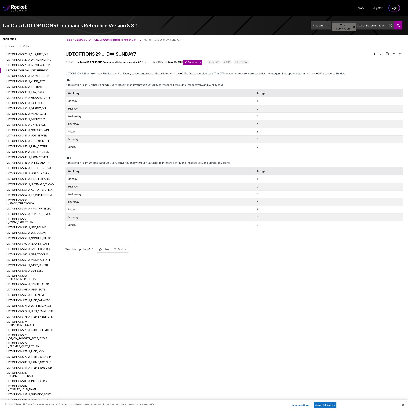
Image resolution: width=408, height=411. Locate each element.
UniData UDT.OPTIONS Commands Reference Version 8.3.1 (106, 39)
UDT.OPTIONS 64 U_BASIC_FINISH (27, 265)
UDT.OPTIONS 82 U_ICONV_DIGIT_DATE (20, 374)
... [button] (140, 39)
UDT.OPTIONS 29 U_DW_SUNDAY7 (27, 70)
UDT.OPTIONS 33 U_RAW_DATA (25, 92)
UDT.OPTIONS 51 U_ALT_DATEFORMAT (30, 189)
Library (359, 8)
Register (377, 8)
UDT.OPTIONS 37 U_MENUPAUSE (26, 114)
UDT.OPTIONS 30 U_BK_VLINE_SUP (27, 76)
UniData (215, 61)
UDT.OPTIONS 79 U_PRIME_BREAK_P (28, 357)
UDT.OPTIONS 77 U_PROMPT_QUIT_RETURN (22, 344)
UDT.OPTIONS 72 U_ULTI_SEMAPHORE (29, 311)
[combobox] (359, 25)
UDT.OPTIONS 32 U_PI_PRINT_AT (26, 86)
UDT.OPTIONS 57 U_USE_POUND (26, 227)
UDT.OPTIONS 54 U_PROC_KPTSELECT (29, 208)
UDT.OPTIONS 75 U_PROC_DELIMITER (29, 330)
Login (394, 8)
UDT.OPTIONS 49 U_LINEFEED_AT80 (28, 179)
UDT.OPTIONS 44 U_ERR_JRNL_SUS (27, 152)
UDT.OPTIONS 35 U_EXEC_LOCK (25, 103)
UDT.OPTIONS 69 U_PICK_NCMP (25, 295)
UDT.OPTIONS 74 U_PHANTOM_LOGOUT (20, 323)
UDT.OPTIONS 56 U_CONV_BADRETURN (19, 220)
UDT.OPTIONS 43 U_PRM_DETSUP (27, 146)
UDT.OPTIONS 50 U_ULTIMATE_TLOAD (30, 184)
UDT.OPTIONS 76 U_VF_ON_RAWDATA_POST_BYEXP (26, 337)
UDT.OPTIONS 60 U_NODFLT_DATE (27, 243)
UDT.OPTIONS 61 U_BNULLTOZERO (28, 249)
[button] (354, 27)
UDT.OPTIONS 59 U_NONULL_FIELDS (28, 238)
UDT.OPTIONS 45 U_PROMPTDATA (27, 157)
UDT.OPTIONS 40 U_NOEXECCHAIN (27, 130)
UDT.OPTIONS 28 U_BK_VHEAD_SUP (28, 65)
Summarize (194, 62)
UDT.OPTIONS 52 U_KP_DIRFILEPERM (29, 195)
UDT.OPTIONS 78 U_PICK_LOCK (25, 351)
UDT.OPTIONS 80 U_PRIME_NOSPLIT (28, 362)
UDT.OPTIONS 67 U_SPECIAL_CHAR (27, 284)
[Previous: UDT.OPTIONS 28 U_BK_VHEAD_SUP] (374, 54)
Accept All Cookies (325, 405)
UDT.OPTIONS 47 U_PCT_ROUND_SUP (29, 168)
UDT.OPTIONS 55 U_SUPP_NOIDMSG (28, 214)
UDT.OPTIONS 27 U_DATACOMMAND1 (29, 59)
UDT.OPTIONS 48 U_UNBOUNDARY (27, 173)
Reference (242, 61)
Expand (11, 46)
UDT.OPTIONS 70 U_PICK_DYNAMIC (28, 300)
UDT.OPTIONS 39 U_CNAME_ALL (26, 124)
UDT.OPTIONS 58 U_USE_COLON (26, 233)
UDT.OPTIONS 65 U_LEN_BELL (24, 270)
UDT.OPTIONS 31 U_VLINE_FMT (25, 81)
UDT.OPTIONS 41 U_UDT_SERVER (26, 135)
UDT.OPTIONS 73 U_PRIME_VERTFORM (30, 316)
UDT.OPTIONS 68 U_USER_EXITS (25, 289)
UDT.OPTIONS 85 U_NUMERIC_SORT (28, 394)
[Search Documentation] (398, 25)
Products (318, 25)
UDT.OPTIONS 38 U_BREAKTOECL (26, 119)
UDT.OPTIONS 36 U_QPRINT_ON (26, 108)
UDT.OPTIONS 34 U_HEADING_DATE (28, 97)
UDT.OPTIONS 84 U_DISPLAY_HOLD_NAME (21, 388)
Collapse (27, 46)
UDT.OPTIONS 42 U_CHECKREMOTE (28, 141)
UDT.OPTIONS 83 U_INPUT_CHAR (26, 381)
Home (69, 39)
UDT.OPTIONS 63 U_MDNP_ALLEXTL (28, 260)
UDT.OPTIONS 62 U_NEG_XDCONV (27, 254)
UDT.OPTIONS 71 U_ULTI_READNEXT (28, 306)
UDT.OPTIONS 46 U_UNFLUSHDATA (27, 162)
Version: (70, 61)
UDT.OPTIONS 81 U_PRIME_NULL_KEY (29, 367)
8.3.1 (228, 61)
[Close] (402, 405)
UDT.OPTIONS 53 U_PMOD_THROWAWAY (20, 202)
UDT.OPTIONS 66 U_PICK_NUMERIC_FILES (21, 277)
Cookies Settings (300, 405)
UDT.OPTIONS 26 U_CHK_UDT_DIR (27, 54)
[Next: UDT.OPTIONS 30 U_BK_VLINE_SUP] (381, 54)
